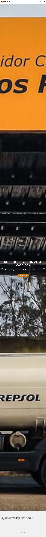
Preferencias (23, 532)
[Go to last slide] (2, 268)
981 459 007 (40, 1)
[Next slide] (44, 268)
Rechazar (23, 529)
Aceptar (23, 525)
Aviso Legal (31, 535)
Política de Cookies (16, 535)
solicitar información (23, 278)
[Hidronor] (5, 2)
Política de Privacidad (24, 535)
